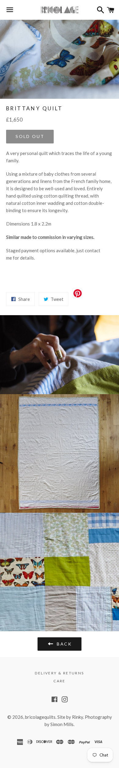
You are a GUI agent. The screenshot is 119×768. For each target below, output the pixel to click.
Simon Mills (62, 724)
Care (59, 681)
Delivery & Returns (59, 673)
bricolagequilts (40, 717)
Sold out (30, 136)
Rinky (77, 717)
